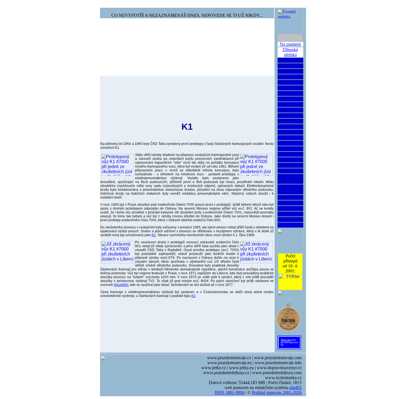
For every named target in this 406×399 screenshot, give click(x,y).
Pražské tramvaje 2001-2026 (277, 392)
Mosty (290, 110)
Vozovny (290, 71)
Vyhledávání (290, 208)
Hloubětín (121, 285)
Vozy (290, 60)
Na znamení (290, 44)
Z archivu (290, 132)
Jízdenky (290, 93)
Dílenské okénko (290, 52)
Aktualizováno (290, 225)
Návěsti (290, 82)
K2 (154, 235)
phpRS (295, 387)
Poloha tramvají (290, 189)
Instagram (290, 170)
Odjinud (290, 121)
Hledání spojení (290, 179)
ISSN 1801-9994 (229, 392)
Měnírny (290, 76)
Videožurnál (290, 143)
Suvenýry (290, 219)
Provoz (290, 87)
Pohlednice (290, 126)
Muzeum (290, 104)
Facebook (290, 165)
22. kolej (290, 197)
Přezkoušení (290, 202)
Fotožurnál (290, 148)
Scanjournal (290, 137)
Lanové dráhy (290, 99)
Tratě (290, 65)
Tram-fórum (290, 154)
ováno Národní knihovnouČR (289, 342)
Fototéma (290, 115)
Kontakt (290, 214)
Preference (290, 159)
